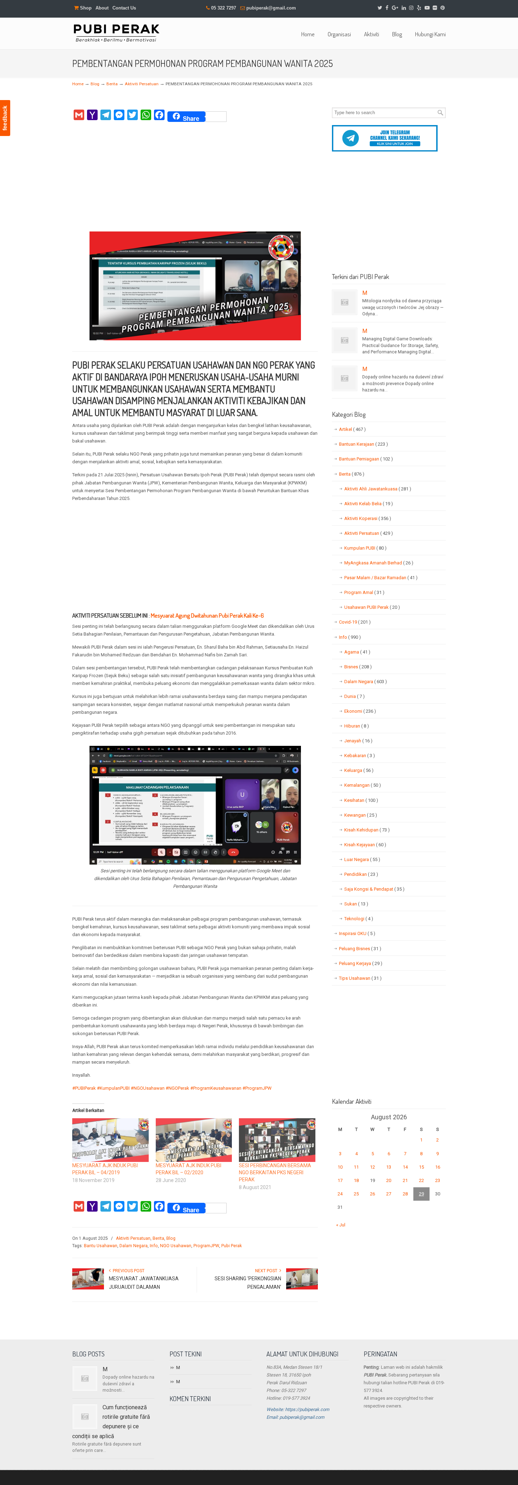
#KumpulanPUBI (113, 1088)
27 (388, 1193)
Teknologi (358, 918)
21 (405, 1180)
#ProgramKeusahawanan (215, 1088)
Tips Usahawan (360, 978)
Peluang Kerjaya (360, 963)
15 (421, 1167)
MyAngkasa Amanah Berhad (378, 562)
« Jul (340, 1224)
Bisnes (358, 666)
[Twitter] (380, 8)
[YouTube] (427, 8)
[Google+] (395, 8)
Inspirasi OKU (357, 933)
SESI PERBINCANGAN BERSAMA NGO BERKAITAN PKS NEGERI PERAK (275, 1172)
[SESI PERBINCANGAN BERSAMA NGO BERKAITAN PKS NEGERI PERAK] (277, 1140)
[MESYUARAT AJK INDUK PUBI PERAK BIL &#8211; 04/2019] (110, 1140)
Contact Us (124, 8)
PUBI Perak (116, 32)
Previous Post (127, 1270)
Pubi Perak (231, 1245)
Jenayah (358, 740)
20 (388, 1180)
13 (388, 1167)
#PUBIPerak (84, 1088)
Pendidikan (361, 874)
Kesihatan (361, 800)
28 (405, 1193)
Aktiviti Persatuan (142, 83)
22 (421, 1180)
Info (154, 1245)
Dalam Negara (133, 1245)
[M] (344, 302)
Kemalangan (362, 785)
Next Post (267, 1270)
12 (372, 1167)
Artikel (352, 429)
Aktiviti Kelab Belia (368, 503)
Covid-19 (355, 622)
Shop (85, 8)
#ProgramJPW (257, 1088)
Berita (112, 83)
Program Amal (364, 592)
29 (421, 1193)
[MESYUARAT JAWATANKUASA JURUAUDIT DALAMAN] (88, 1288)
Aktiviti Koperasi (367, 518)
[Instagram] (411, 8)
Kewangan (360, 815)
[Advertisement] (195, 178)
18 (356, 1180)
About (102, 8)
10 (340, 1167)
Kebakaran (359, 755)
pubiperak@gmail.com (271, 8)
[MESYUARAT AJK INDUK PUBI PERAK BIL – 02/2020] (194, 1140)
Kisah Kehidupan (367, 830)
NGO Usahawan (175, 1245)
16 (437, 1167)
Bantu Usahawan (100, 1245)
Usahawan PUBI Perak (372, 607)
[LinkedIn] (404, 8)
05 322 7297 (223, 8)
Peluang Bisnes (360, 948)
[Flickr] (435, 8)
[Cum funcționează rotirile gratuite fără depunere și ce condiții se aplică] (84, 1416)
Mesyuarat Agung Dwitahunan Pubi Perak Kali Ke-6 (207, 615)
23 (437, 1180)
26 (372, 1193)
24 (340, 1193)
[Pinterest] (442, 8)
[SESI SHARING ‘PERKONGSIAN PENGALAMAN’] (302, 1288)
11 (356, 1167)
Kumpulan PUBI (365, 548)
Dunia (354, 696)
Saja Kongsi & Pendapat (374, 889)
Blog (95, 83)
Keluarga (359, 770)
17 (340, 1180)
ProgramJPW (206, 1245)
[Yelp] (419, 8)
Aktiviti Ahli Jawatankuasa (377, 488)
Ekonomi (360, 711)
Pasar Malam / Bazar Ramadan (381, 577)
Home (78, 83)
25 (356, 1193)
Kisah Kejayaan (365, 844)
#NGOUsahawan (148, 1088)
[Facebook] (386, 8)
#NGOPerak (177, 1088)
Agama (357, 652)
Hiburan (356, 726)
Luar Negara (362, 859)
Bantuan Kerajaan (363, 444)
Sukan (356, 904)
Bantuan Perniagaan (366, 459)
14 (405, 1167)
